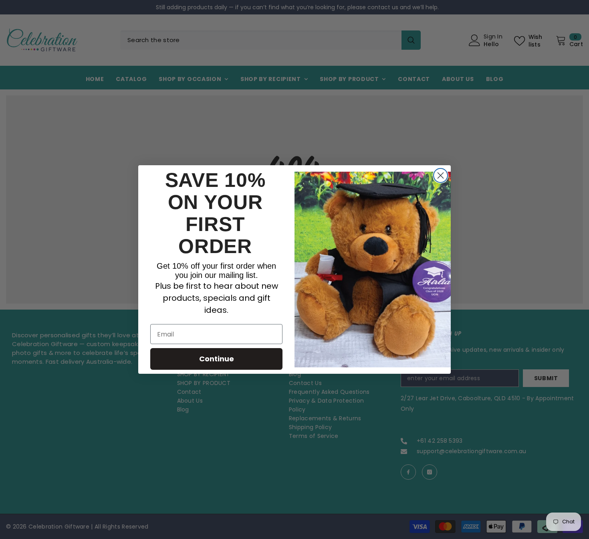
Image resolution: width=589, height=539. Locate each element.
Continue (216, 359)
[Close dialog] (441, 175)
